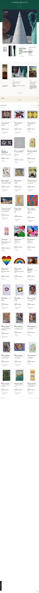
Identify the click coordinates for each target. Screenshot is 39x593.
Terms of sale (31, 55)
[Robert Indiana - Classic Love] (32, 200)
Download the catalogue (31, 52)
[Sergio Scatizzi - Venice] (19, 375)
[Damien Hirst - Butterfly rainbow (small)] (19, 260)
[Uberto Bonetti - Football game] (32, 347)
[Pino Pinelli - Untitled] (6, 290)
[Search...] (37, 98)
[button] (33, 105)
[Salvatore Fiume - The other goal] (32, 172)
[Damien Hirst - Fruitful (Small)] (32, 231)
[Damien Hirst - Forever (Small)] (19, 231)
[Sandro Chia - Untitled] (19, 172)
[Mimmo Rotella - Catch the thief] (32, 318)
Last (38, 107)
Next (36, 107)
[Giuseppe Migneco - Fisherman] (32, 260)
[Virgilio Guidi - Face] (19, 200)
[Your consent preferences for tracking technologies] (37, 591)
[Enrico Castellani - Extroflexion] (19, 142)
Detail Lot (3, 161)
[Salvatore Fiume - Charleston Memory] (6, 200)
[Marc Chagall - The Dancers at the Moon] (6, 172)
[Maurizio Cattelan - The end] (32, 142)
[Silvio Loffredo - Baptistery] (6, 375)
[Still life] (19, 71)
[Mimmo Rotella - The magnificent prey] (19, 318)
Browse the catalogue (30, 54)
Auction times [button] (22, 56)
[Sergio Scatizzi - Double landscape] (32, 375)
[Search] (18, 6)
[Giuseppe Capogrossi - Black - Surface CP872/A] (6, 142)
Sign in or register (32, 47)
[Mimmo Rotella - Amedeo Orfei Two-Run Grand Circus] (6, 318)
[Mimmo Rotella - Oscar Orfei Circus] (6, 347)
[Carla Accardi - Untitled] (6, 114)
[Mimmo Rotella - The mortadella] (32, 290)
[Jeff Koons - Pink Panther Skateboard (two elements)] (6, 231)
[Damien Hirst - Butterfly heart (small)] (6, 260)
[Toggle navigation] (21, 6)
